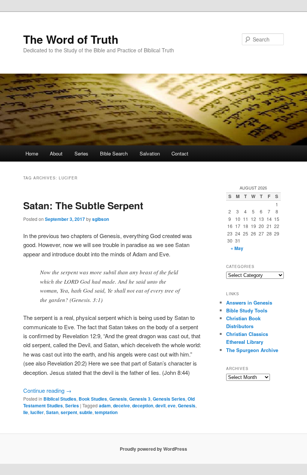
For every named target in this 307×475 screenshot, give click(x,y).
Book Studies (93, 398)
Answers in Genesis (249, 302)
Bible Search (114, 153)
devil (160, 405)
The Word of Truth (70, 39)
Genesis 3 (140, 398)
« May (237, 248)
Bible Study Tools (246, 310)
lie (25, 412)
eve (172, 405)
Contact (179, 153)
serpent (69, 412)
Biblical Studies (59, 398)
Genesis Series (169, 398)
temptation (106, 412)
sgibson (100, 219)
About (56, 153)
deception (142, 405)
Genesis (118, 398)
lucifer (37, 412)
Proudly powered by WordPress (153, 448)
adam (105, 405)
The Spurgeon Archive (252, 350)
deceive (121, 405)
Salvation (150, 153)
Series (81, 153)
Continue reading (47, 390)
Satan (52, 412)
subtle (85, 412)
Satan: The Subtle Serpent (83, 205)
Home (31, 153)
